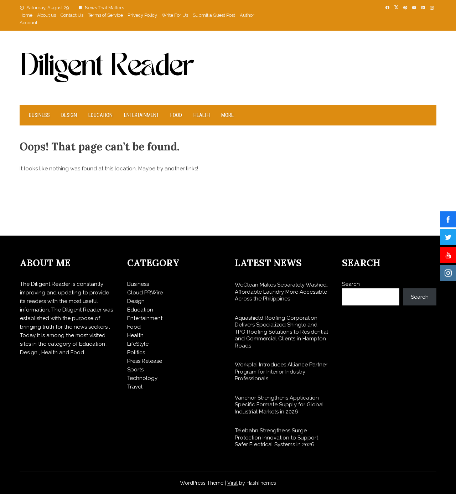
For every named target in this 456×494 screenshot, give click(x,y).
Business (39, 115)
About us (46, 15)
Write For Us (175, 15)
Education (100, 115)
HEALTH (201, 115)
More (227, 115)
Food (176, 115)
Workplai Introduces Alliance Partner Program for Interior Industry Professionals (281, 371)
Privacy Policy (142, 15)
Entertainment (141, 115)
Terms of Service (105, 15)
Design (69, 115)
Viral (232, 483)
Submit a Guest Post (214, 15)
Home (26, 15)
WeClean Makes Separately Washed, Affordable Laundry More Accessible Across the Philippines (281, 292)
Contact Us (72, 15)
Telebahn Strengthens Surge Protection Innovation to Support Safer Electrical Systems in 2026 (276, 437)
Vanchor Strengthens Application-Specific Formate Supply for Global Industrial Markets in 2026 (279, 405)
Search (351, 284)
